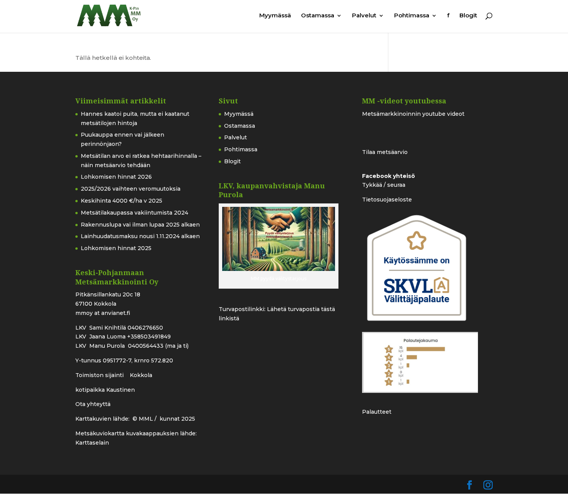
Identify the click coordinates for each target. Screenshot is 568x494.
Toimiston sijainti (100, 375)
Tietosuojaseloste (387, 199)
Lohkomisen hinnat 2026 (116, 176)
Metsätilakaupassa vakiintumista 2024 (134, 212)
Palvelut (364, 16)
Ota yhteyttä (93, 404)
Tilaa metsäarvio (385, 152)
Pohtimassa (411, 16)
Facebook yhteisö (388, 176)
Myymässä (275, 16)
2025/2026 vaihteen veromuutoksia (130, 188)
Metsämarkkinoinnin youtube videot (413, 113)
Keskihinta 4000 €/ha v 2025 (121, 200)
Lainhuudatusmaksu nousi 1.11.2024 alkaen (140, 236)
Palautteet (376, 411)
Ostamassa (317, 16)
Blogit (468, 16)
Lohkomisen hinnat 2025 (116, 248)
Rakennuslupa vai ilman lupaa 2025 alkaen (140, 224)
